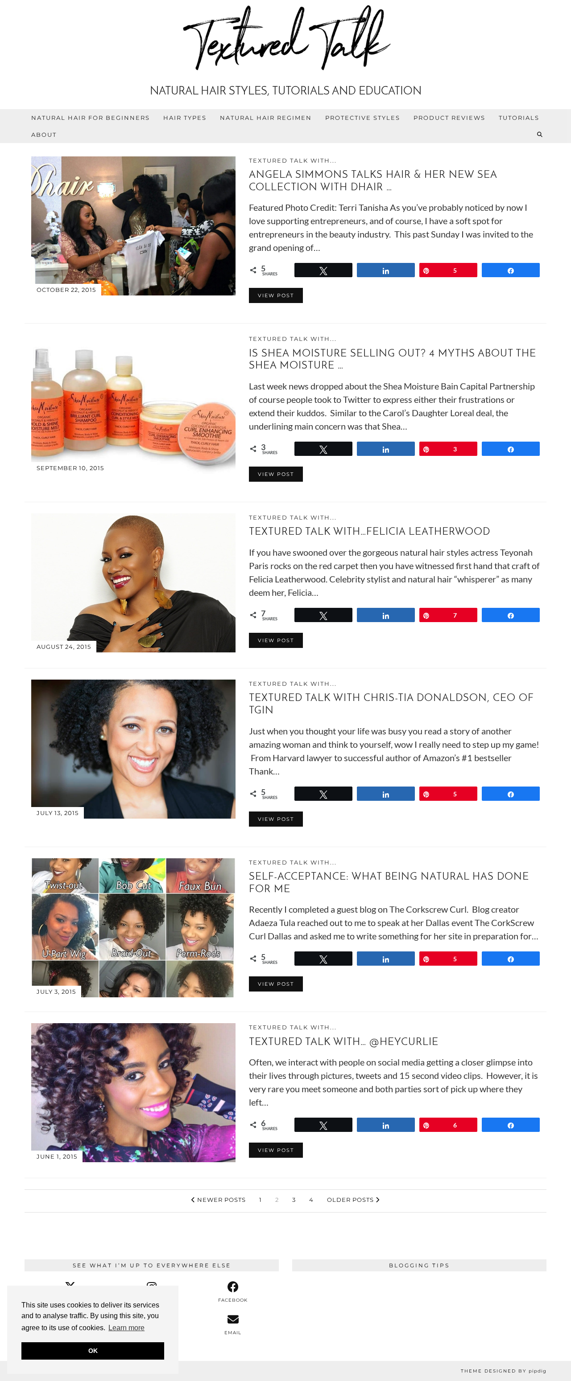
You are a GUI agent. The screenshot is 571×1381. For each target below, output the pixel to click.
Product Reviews (449, 117)
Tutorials (519, 117)
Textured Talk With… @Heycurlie (344, 1042)
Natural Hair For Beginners (90, 117)
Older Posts (351, 1199)
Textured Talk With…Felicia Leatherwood (369, 532)
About (44, 134)
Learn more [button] (126, 1328)
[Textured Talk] (285, 39)
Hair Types (185, 117)
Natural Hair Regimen (266, 117)
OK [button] (93, 1350)
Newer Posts (220, 1199)
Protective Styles (362, 117)
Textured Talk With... (293, 160)
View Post (276, 295)
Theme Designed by (503, 1371)
